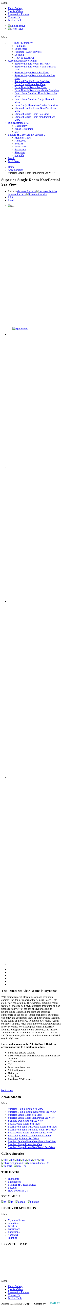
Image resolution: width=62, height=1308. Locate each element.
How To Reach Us (18, 1190)
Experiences (14, 1181)
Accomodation (15, 169)
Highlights (13, 1178)
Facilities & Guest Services (22, 1184)
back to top (7, 1090)
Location (12, 1187)
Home (11, 167)
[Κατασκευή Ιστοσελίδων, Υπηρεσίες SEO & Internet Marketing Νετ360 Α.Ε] (54, 1303)
